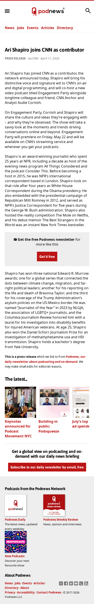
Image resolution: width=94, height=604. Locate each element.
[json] (81, 585)
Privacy (10, 592)
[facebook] (66, 585)
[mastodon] (61, 585)
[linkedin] (71, 585)
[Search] (88, 12)
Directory (65, 27)
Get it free (47, 256)
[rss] (86, 585)
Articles (47, 27)
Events (32, 27)
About (24, 588)
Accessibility (26, 592)
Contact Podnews (49, 592)
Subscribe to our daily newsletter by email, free (47, 467)
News (9, 27)
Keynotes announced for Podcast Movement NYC (18, 428)
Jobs (20, 27)
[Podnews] (34, 11)
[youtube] (76, 585)
